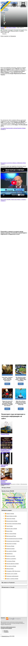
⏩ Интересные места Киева (12, 541)
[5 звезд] (24, 30)
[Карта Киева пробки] (14, 507)
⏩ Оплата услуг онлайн (11, 573)
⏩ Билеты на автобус (10, 558)
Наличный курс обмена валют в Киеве (10, 484)
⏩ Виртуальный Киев (10, 536)
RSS (2, 26)
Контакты (6, 630)
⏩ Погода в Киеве (9, 546)
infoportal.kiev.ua (5, 636)
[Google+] (4, 16)
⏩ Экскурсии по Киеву (10, 543)
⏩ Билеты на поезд (10, 556)
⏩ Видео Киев (8, 531)
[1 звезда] (3, 30)
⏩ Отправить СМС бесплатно (12, 571)
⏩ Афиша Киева (9, 568)
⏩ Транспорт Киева (10, 518)
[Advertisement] (14, 52)
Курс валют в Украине (8, 36)
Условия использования (6, 628)
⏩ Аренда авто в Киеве (11, 528)
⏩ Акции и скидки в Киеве (11, 578)
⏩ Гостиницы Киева (10, 561)
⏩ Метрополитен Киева (11, 521)
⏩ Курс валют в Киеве (10, 551)
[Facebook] (4, 17)
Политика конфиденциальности (8, 627)
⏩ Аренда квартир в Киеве (12, 563)
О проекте (6, 631)
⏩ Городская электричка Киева (13, 523)
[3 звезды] (14, 30)
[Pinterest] (4, 24)
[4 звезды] (19, 30)
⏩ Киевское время (10, 548)
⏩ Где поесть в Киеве (10, 566)
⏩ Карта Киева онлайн (11, 516)
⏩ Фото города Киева (10, 533)
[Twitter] (4, 19)
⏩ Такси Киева (9, 526)
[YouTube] (4, 20)
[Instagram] (5, 22)
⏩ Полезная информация (11, 576)
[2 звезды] (8, 30)
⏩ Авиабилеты (9, 553)
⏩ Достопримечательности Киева (13, 538)
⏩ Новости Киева (9, 513)
